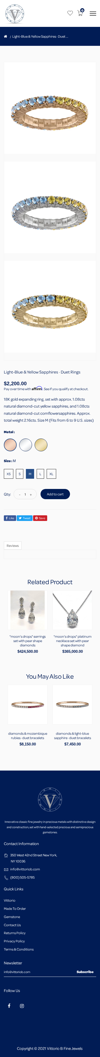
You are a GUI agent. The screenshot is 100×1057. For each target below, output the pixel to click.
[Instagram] (22, 1006)
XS (9, 473)
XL (51, 473)
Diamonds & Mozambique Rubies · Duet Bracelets (27, 735)
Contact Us (12, 924)
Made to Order (15, 908)
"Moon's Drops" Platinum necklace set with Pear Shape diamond (73, 640)
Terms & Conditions (19, 949)
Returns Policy (15, 932)
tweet (27, 518)
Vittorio (9, 900)
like (11, 518)
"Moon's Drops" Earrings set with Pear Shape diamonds (27, 640)
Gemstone (12, 916)
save (42, 518)
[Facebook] (9, 1006)
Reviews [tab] (13, 545)
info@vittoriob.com (25, 869)
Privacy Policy (14, 940)
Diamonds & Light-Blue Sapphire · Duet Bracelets (72, 735)
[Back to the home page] (5, 36)
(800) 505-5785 (22, 877)
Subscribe (85, 971)
